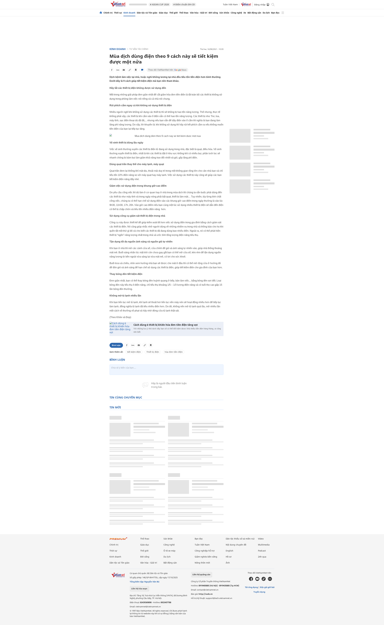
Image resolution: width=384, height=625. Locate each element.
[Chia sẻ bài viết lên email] (124, 70)
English (229, 550)
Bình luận (116, 345)
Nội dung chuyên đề (236, 544)
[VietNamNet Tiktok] (264, 580)
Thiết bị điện (152, 351)
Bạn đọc (275, 13)
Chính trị (108, 13)
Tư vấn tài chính (138, 49)
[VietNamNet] (101, 12)
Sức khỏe (224, 13)
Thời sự (118, 13)
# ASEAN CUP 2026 (159, 4)
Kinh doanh (129, 13)
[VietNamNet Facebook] (251, 580)
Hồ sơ (228, 556)
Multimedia (264, 544)
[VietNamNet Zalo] (270, 580)
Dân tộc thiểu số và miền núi (240, 538)
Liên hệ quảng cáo (201, 574)
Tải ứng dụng (251, 587)
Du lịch (266, 13)
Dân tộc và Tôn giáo (147, 13)
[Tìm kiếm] (272, 4)
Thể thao (183, 13)
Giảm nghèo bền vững (206, 556)
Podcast (262, 550)
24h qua (262, 556)
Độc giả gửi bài (267, 587)
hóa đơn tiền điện (174, 351)
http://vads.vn (206, 594)
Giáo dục (163, 13)
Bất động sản (254, 13)
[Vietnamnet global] (246, 5)
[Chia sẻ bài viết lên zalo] (118, 70)
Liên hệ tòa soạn (139, 588)
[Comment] (142, 70)
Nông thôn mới (202, 562)
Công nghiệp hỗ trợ (204, 550)
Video (261, 538)
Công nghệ (236, 13)
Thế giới (173, 13)
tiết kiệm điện (134, 351)
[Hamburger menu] (283, 13)
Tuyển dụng (259, 591)
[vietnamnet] (119, 7)
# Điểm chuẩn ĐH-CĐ (184, 4)
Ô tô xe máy (169, 550)
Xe (244, 13)
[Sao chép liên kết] (130, 70)
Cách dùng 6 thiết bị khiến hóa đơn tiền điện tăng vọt (166, 324)
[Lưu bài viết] (136, 70)
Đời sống (213, 13)
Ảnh (228, 562)
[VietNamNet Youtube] (257, 580)
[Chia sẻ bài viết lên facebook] (112, 70)
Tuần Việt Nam (230, 4)
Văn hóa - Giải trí (198, 13)
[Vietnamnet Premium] (119, 540)
